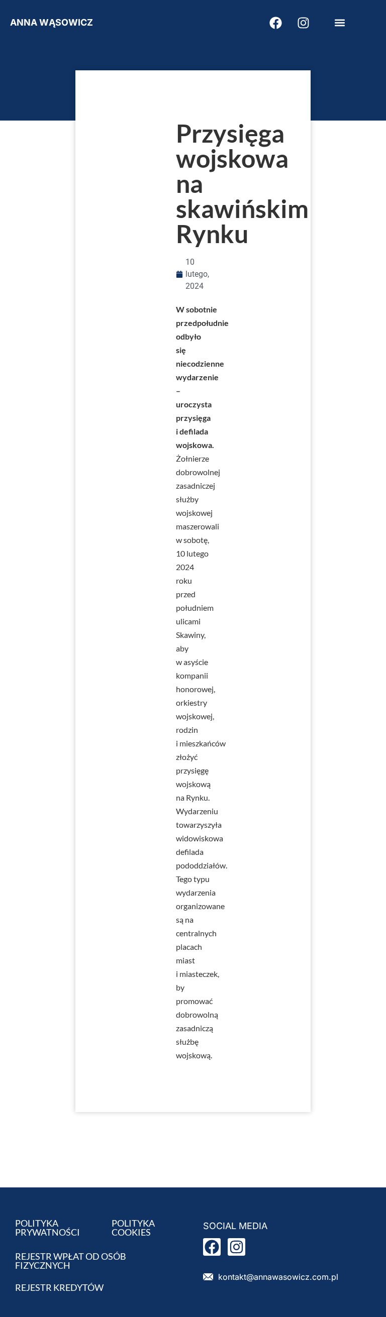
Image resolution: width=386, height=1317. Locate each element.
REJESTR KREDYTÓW (59, 1287)
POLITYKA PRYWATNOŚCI (47, 1228)
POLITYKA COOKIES (133, 1228)
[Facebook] (275, 22)
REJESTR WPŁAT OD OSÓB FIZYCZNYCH (70, 1261)
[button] (339, 23)
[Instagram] (303, 22)
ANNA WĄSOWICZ (51, 22)
